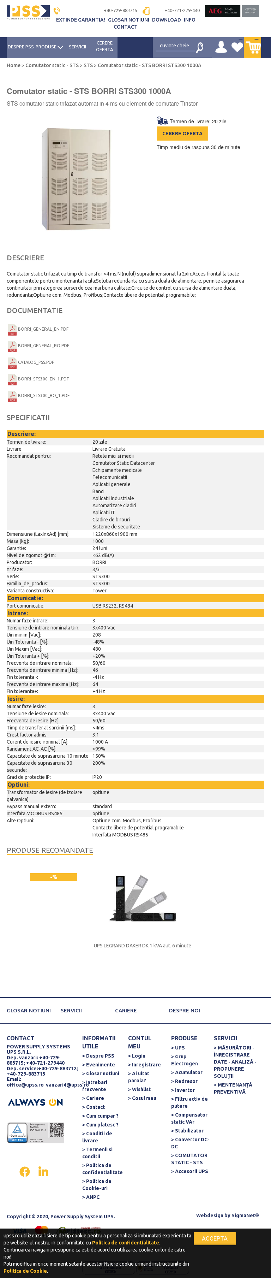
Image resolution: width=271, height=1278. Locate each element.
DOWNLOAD (167, 20)
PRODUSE (47, 46)
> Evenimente (98, 1064)
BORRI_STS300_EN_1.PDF (43, 379)
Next (127, 182)
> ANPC (91, 1197)
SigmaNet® (245, 1215)
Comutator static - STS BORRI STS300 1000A (149, 65)
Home (14, 65)
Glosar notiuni (129, 20)
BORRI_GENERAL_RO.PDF (43, 345)
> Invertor (183, 1090)
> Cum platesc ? (100, 1125)
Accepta (215, 1238)
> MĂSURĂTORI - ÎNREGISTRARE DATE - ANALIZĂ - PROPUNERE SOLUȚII (235, 1062)
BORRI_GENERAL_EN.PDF (43, 329)
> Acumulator (187, 1072)
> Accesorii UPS (189, 1171)
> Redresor (184, 1081)
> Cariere (93, 1098)
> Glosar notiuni (100, 1073)
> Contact (93, 1107)
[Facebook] (25, 1171)
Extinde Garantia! (81, 20)
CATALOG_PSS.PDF (36, 362)
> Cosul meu (142, 1098)
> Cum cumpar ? (100, 1116)
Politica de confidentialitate (125, 1243)
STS (88, 65)
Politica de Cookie (25, 1271)
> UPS (178, 1048)
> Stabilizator (187, 1131)
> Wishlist (139, 1089)
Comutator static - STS (52, 65)
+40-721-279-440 (182, 10)
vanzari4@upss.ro (67, 1085)
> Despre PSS (98, 1056)
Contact (126, 27)
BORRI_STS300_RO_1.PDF (44, 395)
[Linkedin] (43, 1171)
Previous (14, 182)
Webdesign (209, 1215)
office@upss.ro (25, 1085)
